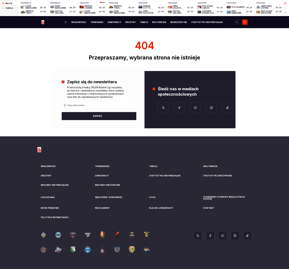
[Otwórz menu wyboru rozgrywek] (65, 22)
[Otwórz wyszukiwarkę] (236, 22)
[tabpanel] (154, 8)
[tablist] (9, 8)
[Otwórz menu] (245, 22)
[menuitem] (79, 22)
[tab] (9, 3)
